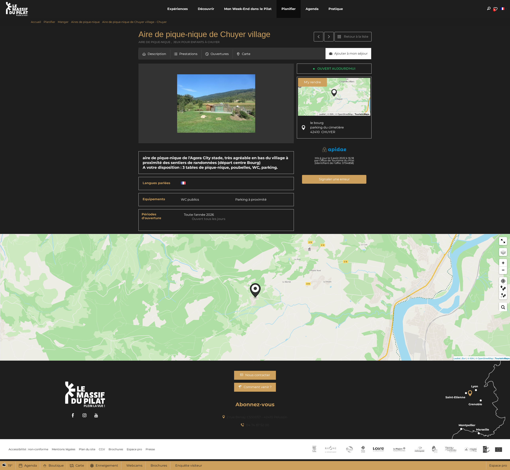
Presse (150, 449)
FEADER (470, 449)
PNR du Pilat (435, 449)
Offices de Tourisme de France (363, 449)
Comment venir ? (258, 387)
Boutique (56, 465)
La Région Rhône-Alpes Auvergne (399, 449)
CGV (102, 449)
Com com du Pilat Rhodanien (349, 449)
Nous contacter (257, 375)
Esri (464, 358)
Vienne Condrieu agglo (451, 449)
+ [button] (503, 262)
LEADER (486, 449)
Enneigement (107, 465)
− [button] (503, 270)
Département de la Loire (378, 449)
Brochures (159, 465)
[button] (177, 9)
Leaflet (457, 358)
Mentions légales (63, 449)
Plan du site (87, 449)
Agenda (30, 465)
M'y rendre (312, 82)
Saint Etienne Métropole (419, 449)
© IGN (471, 358)
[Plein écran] (503, 241)
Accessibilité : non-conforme (28, 449)
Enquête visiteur (188, 465)
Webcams (134, 465)
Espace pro (498, 465)
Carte (80, 465)
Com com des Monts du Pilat (314, 449)
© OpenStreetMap (484, 358)
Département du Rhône (331, 449)
